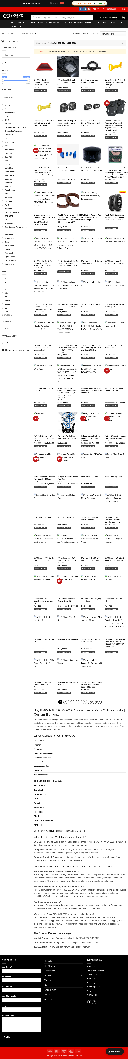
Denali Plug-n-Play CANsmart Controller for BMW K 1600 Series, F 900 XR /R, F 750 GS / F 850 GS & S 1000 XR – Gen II (67, 394)
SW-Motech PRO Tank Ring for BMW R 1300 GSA (66, 82)
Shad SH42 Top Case (42, 517)
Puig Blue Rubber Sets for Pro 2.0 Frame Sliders (68, 169)
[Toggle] (82, 961)
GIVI (36, 799)
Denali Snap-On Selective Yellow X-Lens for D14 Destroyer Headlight (44, 123)
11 (85, 702)
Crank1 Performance (44, 821)
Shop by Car (50, 990)
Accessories (52, 23)
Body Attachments (41, 775)
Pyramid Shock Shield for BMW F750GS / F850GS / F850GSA (91, 390)
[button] (109, 18)
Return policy (93, 978)
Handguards (39, 762)
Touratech (39, 790)
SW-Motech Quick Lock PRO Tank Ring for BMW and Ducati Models (91, 347)
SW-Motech (39, 786)
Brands (77, 23)
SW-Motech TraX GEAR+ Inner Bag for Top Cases (91, 559)
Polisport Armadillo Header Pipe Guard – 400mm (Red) (44, 479)
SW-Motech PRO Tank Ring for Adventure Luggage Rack (43, 347)
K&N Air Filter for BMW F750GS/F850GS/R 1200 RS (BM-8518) (44, 438)
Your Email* (7, 977)
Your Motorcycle (9, 996)
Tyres (98, 23)
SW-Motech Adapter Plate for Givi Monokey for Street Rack (91, 217)
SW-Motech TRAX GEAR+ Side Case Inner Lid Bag (44, 559)
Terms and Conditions (97, 970)
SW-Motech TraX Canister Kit (44, 640)
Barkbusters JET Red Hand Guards (113, 346)
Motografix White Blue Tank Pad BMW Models (67, 437)
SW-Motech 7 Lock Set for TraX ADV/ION (91, 262)
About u (90, 966)
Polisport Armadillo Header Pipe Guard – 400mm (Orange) (91, 438)
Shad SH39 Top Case (89, 477)
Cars (12, 23)
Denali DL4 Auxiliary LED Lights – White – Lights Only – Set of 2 (67, 123)
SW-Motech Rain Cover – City (91, 305)
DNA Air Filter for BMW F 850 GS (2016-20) (114, 305)
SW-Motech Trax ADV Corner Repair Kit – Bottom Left (42, 684)
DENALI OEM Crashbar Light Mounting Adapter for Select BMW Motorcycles (44, 306)
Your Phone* (7, 986)
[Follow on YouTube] (89, 9)
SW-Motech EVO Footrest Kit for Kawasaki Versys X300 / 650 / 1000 (91, 684)
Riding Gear (36, 23)
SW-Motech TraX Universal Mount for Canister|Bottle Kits (112, 519)
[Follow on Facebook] (81, 9)
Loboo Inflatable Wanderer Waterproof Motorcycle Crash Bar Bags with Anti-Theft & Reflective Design (44, 171)
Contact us (92, 995)
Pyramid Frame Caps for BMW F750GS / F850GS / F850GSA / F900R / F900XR (68, 348)
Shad (36, 816)
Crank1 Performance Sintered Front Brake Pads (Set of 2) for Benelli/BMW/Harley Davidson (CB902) (44, 219)
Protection (38, 749)
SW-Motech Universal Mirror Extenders (89, 518)
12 (90, 702)
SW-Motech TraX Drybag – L (115, 600)
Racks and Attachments (43, 758)
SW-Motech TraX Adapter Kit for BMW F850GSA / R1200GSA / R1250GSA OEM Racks (115, 642)
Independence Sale (41, 766)
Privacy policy (93, 987)
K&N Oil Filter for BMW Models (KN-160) (114, 389)
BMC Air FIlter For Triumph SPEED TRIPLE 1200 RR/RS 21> (43, 82)
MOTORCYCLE (33, 3)
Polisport (38, 812)
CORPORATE (16, 27)
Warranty (91, 983)
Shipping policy (94, 974)
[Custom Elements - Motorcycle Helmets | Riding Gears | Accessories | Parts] (14, 16)
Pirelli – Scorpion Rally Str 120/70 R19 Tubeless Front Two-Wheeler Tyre (68, 263)
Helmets (22, 23)
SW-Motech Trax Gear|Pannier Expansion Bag (43, 601)
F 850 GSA (24, 34)
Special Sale (109, 23)
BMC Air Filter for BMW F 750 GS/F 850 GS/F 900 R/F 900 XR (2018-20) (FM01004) (44, 264)
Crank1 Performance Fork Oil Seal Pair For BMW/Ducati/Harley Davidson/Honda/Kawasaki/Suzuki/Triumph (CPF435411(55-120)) (74, 218)
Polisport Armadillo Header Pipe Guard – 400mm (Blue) (115, 438)
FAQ (123, 9)
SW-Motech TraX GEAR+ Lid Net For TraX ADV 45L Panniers (68, 560)
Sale (46, 985)
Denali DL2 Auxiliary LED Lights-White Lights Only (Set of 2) (91, 123)
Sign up (42, 51)
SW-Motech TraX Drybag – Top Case (91, 600)
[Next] (100, 702)
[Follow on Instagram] (85, 9)
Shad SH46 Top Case (113, 477)
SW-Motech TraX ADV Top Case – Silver (91, 640)
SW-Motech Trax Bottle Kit (68, 639)
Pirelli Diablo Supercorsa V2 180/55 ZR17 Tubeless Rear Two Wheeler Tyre (115, 217)
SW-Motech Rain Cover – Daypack (68, 683)
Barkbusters (40, 794)
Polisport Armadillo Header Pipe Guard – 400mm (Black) (68, 479)
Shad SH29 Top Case (66, 517)
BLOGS (121, 23)
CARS (58, 3)
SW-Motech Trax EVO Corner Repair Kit (66, 600)
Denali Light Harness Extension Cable (89, 81)
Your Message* (8, 1015)
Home (4, 34)
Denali (37, 803)
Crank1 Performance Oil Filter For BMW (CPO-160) (91, 169)
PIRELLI (38, 825)
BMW (13, 34)
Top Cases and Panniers (43, 753)
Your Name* (7, 967)
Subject (5, 1006)
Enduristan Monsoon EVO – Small (44, 389)
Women (88, 23)
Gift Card (48, 999)
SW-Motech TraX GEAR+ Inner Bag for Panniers (115, 559)
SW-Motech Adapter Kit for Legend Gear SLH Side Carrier (68, 306)
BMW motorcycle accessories (54, 831)
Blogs (47, 995)
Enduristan (39, 807)
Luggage (66, 23)
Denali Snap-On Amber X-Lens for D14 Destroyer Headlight (115, 82)
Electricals (38, 770)
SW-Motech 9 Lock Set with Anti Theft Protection (114, 262)
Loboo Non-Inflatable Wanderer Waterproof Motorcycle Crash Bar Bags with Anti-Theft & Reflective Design (113, 125)
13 (95, 702)
